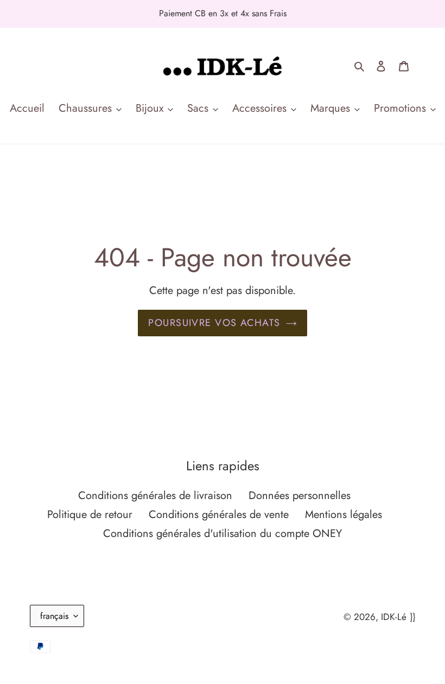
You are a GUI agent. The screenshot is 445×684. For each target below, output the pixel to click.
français (54, 616)
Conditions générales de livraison (155, 495)
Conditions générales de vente (219, 514)
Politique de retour (89, 514)
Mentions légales (343, 514)
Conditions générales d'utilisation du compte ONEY (222, 533)
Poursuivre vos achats (214, 323)
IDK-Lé (393, 616)
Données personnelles (300, 495)
